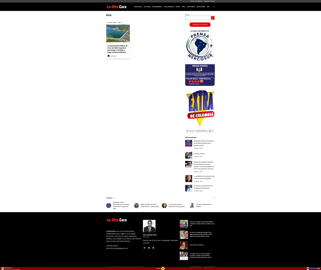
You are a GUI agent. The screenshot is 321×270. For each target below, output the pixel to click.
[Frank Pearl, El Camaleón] (184, 245)
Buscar (187, 14)
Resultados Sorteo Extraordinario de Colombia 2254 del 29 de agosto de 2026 (204, 143)
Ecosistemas (191, 6)
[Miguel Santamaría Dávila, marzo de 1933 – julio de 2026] (136, 205)
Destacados (138, 6)
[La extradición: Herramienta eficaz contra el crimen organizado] (188, 178)
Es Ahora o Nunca (199, 154)
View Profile (146, 237)
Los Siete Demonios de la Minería (203, 205)
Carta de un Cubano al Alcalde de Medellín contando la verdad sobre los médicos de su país (202, 223)
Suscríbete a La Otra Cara (200, 24)
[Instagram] (153, 247)
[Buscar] (214, 6)
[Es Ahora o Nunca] (188, 155)
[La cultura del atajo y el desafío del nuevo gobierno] (164, 205)
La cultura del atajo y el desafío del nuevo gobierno (176, 205)
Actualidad (147, 6)
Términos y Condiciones (196, 1)
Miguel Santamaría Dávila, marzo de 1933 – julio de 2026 (150, 205)
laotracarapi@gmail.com (119, 248)
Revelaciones (201, 6)
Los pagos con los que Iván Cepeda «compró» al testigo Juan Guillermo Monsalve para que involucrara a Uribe (200, 255)
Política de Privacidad (209, 1)
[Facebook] (144, 247)
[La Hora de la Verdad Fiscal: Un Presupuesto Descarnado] (188, 188)
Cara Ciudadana (169, 6)
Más (208, 6)
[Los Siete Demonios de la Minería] (192, 205)
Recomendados (157, 6)
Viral (183, 6)
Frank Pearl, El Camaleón (197, 245)
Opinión (177, 6)
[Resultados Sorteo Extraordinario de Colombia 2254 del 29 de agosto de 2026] (188, 143)
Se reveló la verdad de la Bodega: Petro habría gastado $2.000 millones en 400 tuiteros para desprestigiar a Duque (201, 234)
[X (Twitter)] (149, 247)
